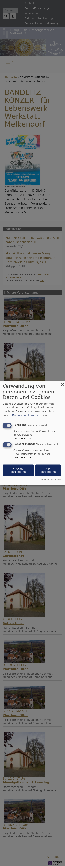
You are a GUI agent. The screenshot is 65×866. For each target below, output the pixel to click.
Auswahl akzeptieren (18, 470)
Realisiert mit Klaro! (51, 479)
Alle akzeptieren (48, 470)
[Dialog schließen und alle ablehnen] (62, 383)
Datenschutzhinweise (25, 415)
